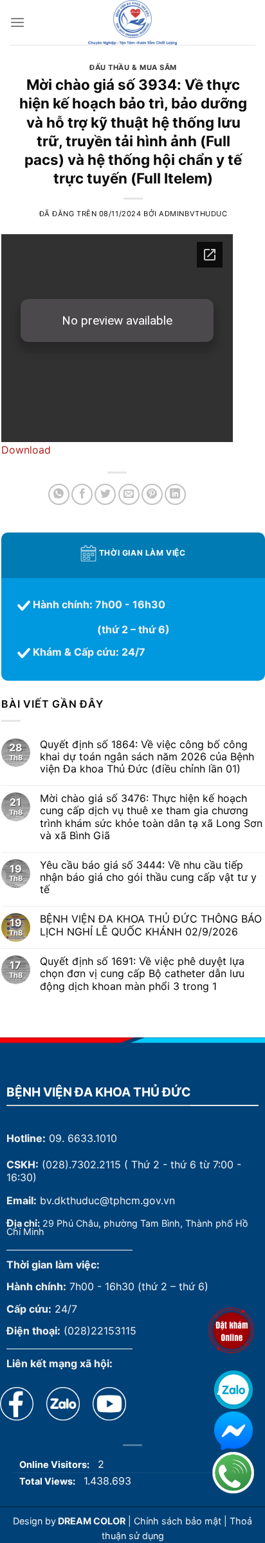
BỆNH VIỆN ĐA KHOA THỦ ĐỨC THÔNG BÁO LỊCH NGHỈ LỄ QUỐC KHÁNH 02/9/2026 (151, 925)
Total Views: (48, 1481)
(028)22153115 (100, 1330)
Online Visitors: (55, 1464)
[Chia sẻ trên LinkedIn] (175, 494)
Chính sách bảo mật (177, 1520)
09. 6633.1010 (83, 1138)
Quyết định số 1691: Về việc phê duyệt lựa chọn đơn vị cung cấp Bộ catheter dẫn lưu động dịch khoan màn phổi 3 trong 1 (142, 973)
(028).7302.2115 (81, 1164)
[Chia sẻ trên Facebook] (82, 494)
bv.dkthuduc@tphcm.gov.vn (107, 1200)
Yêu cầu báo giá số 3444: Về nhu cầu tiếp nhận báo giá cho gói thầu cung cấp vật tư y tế (148, 877)
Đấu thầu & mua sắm (133, 67)
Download (26, 449)
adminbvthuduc (193, 213)
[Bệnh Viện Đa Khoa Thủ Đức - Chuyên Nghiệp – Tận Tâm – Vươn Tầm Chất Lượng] (132, 22)
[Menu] (17, 22)
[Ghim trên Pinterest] (152, 494)
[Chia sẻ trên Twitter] (105, 494)
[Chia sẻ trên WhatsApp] (58, 494)
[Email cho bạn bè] (129, 494)
